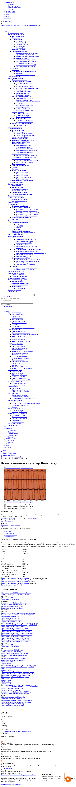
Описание (7, 531)
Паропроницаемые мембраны (25, 269)
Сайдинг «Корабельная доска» (10, 621)
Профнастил (16, 38)
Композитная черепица (19, 58)
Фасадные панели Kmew (20, 170)
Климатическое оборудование (17, 278)
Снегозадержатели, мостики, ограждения (25, 88)
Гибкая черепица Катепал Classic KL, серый (15, 628)
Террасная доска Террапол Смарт (26, 211)
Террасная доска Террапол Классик (27, 209)
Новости (11, 4)
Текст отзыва (5, 729)
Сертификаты (12, 435)
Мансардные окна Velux (23, 117)
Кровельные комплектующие (22, 123)
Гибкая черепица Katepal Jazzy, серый (12, 705)
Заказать (3, 518)
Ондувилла (15, 70)
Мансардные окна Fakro (23, 113)
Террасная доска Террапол (21, 207)
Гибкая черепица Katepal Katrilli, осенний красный (17, 673)
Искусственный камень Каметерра (27, 157)
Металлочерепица (18, 36)
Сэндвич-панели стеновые (21, 159)
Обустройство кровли (15, 76)
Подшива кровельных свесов (22, 81)
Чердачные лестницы (19, 118)
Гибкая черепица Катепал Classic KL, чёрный (15, 638)
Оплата (10, 442)
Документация (9, 536)
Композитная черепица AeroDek (26, 65)
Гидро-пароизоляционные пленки (26, 251)
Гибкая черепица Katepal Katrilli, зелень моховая (16, 702)
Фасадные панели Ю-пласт (24, 152)
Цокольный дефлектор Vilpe (24, 110)
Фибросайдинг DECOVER (21, 142)
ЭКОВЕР (19, 229)
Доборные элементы (22, 125)
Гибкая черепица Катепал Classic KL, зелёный (15, 641)
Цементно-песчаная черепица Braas (27, 53)
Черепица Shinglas (21, 46)
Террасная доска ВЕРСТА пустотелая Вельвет (15, 594)
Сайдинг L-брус (6, 683)
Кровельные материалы (15, 33)
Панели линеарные (22, 179)
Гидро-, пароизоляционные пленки (27, 268)
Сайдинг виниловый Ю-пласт (25, 135)
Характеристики (9, 533)
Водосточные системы (19, 80)
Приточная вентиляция (20, 285)
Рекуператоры (17, 286)
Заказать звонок (6, 300)
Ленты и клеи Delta (22, 244)
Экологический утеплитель (21, 231)
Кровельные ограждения (23, 91)
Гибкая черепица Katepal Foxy (10, 618)
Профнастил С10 (6, 670)
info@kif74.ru (7, 21)
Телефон (3, 725)
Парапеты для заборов (19, 192)
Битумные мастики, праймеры (25, 75)
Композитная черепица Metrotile (26, 61)
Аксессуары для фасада (15, 271)
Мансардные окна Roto (23, 115)
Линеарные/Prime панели (20, 165)
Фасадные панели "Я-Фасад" (25, 145)
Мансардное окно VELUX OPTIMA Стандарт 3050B (17, 667)
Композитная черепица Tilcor (25, 63)
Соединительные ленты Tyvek (25, 264)
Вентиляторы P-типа (22, 107)
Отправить (4, 733)
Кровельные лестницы (23, 95)
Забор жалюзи (16, 185)
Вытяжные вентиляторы (20, 283)
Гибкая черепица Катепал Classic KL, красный (15, 631)
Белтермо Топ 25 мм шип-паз (10, 646)
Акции (6, 16)
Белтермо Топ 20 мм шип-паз (10, 599)
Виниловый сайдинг (18, 132)
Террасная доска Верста (20, 206)
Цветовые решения (10, 535)
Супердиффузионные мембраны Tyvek (28, 259)
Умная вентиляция (18, 288)
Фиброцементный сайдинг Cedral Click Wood (15, 693)
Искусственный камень (20, 154)
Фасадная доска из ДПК (20, 138)
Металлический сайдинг (20, 137)
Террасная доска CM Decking (21, 217)
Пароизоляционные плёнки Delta (26, 246)
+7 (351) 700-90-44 (6, 296)
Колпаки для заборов (19, 191)
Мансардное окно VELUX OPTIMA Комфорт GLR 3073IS (19, 687)
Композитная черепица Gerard (25, 66)
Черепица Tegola (21, 48)
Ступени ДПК (12, 291)
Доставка (11, 440)
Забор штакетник (18, 187)
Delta (13, 238)
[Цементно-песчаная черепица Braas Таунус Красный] (15, 583)
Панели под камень (22, 172)
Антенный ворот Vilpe (23, 108)
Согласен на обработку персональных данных (17, 731)
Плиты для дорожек (14, 290)
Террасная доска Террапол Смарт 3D (27, 212)
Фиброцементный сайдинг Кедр (22, 180)
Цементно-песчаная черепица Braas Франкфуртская (17, 615)
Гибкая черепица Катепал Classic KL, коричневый (16, 635)
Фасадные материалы (15, 127)
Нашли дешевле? (12, 518)
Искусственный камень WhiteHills (26, 155)
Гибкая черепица (17, 39)
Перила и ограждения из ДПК (22, 194)
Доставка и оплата (10, 11)
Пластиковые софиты (22, 85)
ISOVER (18, 224)
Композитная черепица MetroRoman (12, 660)
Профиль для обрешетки (20, 276)
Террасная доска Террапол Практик (27, 214)
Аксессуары (19, 248)
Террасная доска (13, 202)
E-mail (3, 723)
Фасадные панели (18, 144)
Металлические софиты (23, 83)
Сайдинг (15, 169)
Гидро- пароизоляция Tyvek (21, 258)
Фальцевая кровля (18, 49)
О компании (8, 2)
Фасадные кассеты (18, 164)
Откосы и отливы (18, 274)
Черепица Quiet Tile (22, 44)
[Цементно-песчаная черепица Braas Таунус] (18, 468)
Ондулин (15, 68)
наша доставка (15, 525)
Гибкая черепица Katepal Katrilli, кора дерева (15, 677)
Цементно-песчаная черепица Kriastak (28, 56)
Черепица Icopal (21, 43)
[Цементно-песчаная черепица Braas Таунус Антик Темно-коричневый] (15, 578)
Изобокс (18, 227)
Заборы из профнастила (20, 189)
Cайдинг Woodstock (7, 663)
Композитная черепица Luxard (25, 60)
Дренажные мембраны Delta (24, 241)
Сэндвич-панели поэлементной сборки (28, 160)
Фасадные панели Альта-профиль (26, 150)
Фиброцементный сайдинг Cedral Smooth (14, 655)
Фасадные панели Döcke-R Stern (11, 690)
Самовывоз (4, 525)
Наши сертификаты (14, 7)
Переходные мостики (22, 93)
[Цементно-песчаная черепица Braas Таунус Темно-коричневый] (15, 580)
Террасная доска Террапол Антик (26, 216)
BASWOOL (19, 226)
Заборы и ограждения (15, 182)
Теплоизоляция (13, 219)
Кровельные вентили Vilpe (24, 98)
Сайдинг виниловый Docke (24, 133)
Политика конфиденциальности (11, 784)
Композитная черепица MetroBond (12, 608)
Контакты (7, 18)
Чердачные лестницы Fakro (24, 122)
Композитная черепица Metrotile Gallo (13, 698)
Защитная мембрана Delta (24, 243)
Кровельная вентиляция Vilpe (22, 96)
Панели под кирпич (22, 174)
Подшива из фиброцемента (24, 86)
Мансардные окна (18, 112)
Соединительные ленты (23, 256)
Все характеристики (7, 521)
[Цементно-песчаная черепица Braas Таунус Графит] (15, 581)
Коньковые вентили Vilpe (24, 100)
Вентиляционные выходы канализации (28, 102)
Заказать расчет (33, 518)
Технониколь (20, 73)
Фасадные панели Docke (23, 147)
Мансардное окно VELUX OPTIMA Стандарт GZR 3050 (19, 625)
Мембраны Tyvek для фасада (25, 263)
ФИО (2, 721)
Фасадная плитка (18, 130)
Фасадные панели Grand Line (25, 149)
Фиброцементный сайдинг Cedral (23, 140)
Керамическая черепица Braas (25, 55)
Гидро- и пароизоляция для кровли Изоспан (26, 249)
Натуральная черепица (19, 51)
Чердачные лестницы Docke (24, 120)
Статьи (6, 14)
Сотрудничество (13, 6)
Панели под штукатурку (23, 177)
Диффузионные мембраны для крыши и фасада (31, 253)
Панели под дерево (22, 175)
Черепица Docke (21, 41)
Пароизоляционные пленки (24, 254)
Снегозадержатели (21, 90)
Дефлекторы (19, 103)
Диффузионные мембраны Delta (26, 239)
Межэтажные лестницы (15, 196)
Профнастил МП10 (7, 680)
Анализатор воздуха (18, 281)
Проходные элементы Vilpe (24, 105)
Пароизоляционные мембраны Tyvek (27, 261)
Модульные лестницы (19, 201)
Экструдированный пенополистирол (24, 233)
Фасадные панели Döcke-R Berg (11, 651)
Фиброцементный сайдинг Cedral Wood (13, 604)
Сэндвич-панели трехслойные (25, 162)
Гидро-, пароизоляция (15, 234)
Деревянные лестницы (19, 199)
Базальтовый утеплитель (20, 222)
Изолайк (15, 266)
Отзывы (10, 9)
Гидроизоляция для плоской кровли (24, 71)
